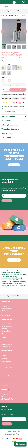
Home (2, 15)
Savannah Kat (4, 285)
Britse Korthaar (16, 270)
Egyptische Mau (5, 274)
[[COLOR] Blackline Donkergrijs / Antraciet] (3, 73)
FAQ (2, 333)
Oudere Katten (22, 281)
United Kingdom (5, 394)
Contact (3, 324)
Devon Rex (13, 272)
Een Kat (18, 272)
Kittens (3, 276)
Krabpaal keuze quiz (6, 312)
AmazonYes (4, 270)
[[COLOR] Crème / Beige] (3, 68)
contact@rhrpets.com (6, 375)
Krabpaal (14, 276)
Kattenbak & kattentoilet (7, 344)
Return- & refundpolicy (10, 434)
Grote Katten (23, 274)
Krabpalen (4, 279)
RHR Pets (14, 283)
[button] (18, 57)
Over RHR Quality (5, 306)
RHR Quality (20, 283)
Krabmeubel (9, 276)
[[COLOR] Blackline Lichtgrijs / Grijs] (9, 73)
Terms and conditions (14, 436)
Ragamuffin (4, 283)
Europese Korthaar (14, 274)
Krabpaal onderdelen (6, 346)
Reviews (3, 313)
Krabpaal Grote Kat (6, 278)
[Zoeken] (3, 6)
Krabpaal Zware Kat (16, 278)
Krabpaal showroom (6, 308)
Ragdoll (10, 283)
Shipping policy (19, 434)
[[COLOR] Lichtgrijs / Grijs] (14, 68)
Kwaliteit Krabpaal (11, 279)
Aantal (3, 77)
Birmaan (10, 270)
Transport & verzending (6, 326)
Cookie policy (7, 433)
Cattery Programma (5, 315)
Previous (2, 31)
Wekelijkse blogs (5, 310)
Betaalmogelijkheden (6, 330)
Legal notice (20, 433)
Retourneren (4, 328)
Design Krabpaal (5, 272)
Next (25, 31)
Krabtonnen (4, 342)
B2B (2, 396)
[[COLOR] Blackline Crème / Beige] (19, 68)
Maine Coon (20, 279)
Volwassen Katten (19, 285)
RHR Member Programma (7, 323)
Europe (3, 393)
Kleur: (7, 64)
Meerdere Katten (5, 281)
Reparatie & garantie (6, 331)
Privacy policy (14, 433)
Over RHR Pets (4, 305)
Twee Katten (12, 285)
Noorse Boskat (14, 281)
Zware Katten (4, 287)
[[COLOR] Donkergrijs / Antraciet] (9, 68)
